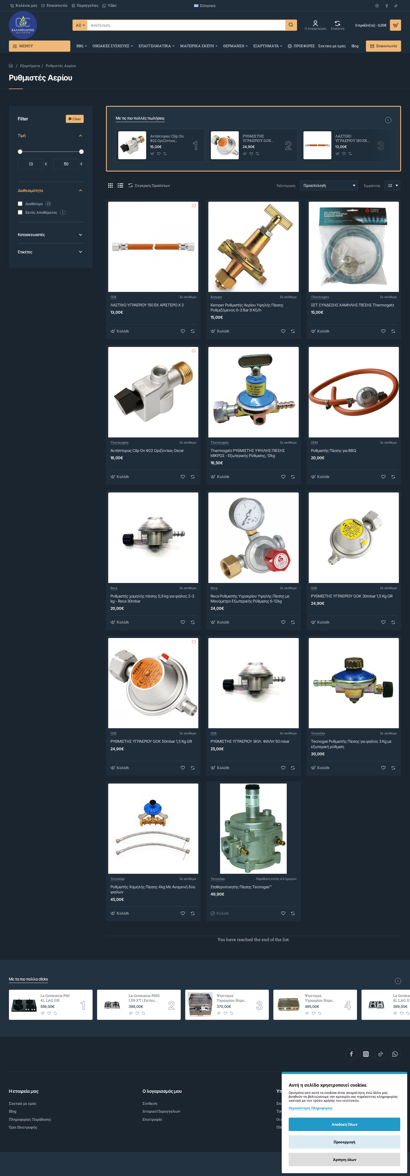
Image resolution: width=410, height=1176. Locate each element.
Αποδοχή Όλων (344, 1124)
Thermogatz (320, 297)
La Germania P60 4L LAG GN (54, 998)
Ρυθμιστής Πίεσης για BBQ (333, 450)
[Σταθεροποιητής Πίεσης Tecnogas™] (253, 829)
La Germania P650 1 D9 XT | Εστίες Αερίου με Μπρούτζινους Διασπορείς (144, 998)
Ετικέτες (25, 251)
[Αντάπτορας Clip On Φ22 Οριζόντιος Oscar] (132, 145)
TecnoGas (318, 733)
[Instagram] (366, 1054)
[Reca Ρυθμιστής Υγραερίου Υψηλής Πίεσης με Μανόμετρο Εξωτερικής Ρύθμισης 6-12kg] (253, 537)
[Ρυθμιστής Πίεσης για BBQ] (354, 392)
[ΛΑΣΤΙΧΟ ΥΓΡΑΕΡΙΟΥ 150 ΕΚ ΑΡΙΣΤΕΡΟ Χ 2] (317, 145)
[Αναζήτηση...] (290, 25)
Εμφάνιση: (372, 185)
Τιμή (22, 135)
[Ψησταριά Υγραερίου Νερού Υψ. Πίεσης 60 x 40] (288, 1004)
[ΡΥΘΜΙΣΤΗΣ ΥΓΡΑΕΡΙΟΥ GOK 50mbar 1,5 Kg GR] (225, 145)
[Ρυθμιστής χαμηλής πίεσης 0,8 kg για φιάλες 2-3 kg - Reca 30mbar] (153, 537)
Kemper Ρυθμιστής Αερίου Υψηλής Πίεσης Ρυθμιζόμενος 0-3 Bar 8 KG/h (247, 307)
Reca (113, 588)
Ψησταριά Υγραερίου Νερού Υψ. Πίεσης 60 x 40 (319, 998)
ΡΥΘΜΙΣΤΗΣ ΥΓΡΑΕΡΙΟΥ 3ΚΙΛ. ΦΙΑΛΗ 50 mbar (250, 741)
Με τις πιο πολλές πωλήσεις (140, 118)
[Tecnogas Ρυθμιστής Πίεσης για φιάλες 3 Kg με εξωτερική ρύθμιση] (354, 683)
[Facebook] (351, 1054)
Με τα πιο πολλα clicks (28, 979)
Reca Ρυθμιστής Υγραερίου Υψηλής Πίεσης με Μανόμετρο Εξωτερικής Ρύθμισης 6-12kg (250, 598)
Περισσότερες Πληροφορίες (310, 1108)
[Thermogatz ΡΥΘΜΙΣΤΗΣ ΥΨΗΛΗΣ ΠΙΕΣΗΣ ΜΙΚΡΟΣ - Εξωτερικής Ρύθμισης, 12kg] (253, 392)
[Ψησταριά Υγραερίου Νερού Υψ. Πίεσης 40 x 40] (200, 1004)
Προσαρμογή (344, 1141)
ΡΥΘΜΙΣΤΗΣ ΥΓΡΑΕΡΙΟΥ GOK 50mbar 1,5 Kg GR (257, 139)
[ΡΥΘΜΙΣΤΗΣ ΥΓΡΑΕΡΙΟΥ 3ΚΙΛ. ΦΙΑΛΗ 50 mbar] (253, 683)
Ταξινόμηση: (286, 185)
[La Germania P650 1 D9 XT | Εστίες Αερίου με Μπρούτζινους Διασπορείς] (112, 1004)
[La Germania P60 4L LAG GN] (24, 1004)
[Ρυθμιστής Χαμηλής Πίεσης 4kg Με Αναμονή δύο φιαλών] (153, 829)
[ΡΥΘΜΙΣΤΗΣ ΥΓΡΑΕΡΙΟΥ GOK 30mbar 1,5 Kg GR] (354, 537)
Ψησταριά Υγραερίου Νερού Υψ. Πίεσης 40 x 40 (231, 998)
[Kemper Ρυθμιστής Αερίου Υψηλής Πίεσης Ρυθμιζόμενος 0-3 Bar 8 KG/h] (253, 247)
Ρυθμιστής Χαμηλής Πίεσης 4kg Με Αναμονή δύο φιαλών (152, 889)
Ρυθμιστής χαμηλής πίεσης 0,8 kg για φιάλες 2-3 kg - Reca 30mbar (152, 598)
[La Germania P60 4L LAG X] (376, 1004)
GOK (113, 297)
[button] (152, 153)
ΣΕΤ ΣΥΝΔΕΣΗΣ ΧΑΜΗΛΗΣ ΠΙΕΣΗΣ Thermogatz (352, 305)
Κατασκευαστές (31, 234)
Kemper (216, 297)
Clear (77, 118)
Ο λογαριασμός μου (162, 1091)
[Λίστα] (120, 185)
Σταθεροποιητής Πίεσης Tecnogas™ (241, 886)
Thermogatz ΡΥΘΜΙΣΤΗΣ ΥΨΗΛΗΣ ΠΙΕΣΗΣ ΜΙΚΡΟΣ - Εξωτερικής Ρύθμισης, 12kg (248, 453)
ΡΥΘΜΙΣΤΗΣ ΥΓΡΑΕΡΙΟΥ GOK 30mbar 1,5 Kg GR (351, 596)
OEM (314, 442)
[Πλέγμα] (110, 185)
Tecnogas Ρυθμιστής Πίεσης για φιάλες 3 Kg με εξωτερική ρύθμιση (351, 744)
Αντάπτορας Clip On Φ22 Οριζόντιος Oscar (167, 139)
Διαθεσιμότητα (30, 190)
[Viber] (395, 1054)
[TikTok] (380, 1054)
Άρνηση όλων (344, 1159)
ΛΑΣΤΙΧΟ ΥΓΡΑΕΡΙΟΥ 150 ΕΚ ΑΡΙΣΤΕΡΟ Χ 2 (351, 139)
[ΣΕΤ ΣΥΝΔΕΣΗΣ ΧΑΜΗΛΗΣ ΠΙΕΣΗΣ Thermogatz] (354, 247)
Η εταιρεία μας (23, 1091)
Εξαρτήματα (30, 65)
